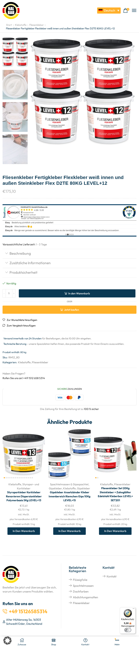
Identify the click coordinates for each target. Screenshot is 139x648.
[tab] (69, 253)
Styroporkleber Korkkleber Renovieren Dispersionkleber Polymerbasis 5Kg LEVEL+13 (24, 496)
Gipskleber (55, 488)
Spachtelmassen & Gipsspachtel (69, 484)
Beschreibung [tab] (20, 253)
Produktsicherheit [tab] (23, 272)
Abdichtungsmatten (85, 597)
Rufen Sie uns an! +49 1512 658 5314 (24, 378)
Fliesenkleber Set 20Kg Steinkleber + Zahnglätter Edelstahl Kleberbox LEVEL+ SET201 (115, 494)
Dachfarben (80, 591)
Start (9, 24)
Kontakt (111, 576)
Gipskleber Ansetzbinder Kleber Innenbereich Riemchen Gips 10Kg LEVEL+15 (69, 496)
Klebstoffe (20, 24)
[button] (126, 10)
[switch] (127, 630)
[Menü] (134, 609)
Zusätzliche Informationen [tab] (30, 263)
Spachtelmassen (83, 585)
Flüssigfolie (80, 579)
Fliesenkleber (36, 24)
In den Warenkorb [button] (38, 457)
